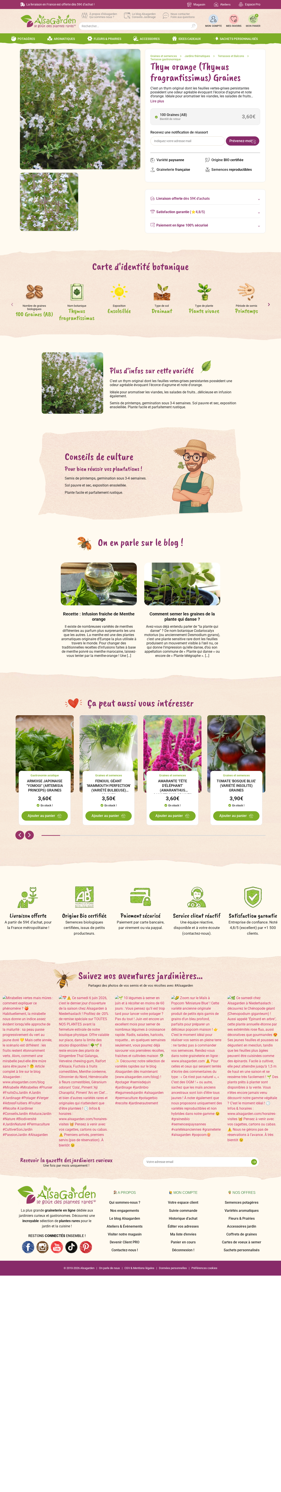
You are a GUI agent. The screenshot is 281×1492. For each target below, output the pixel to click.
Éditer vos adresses (183, 1226)
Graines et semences (163, 56)
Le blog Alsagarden (124, 1218)
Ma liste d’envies (183, 1234)
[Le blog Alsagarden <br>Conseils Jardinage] (127, 15)
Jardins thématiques (197, 56)
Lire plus (157, 101)
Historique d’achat (183, 1218)
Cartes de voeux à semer (241, 1242)
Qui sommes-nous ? (124, 1202)
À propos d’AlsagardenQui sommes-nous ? (103, 15)
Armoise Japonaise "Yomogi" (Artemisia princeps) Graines (45, 785)
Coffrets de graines (241, 1234)
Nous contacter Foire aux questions (183, 15)
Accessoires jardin (241, 1226)
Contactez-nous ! (125, 1250)
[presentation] (12, 305)
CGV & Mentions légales (139, 1268)
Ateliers (225, 4)
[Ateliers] (216, 4)
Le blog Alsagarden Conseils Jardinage (144, 15)
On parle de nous (109, 1268)
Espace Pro (252, 4)
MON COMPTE (213, 26)
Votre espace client (183, 1202)
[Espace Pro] (241, 4)
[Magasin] (189, 4)
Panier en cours (183, 1242)
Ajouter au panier (41, 816)
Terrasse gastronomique (165, 59)
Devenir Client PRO (124, 1242)
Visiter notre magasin (125, 1234)
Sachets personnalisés (241, 1250)
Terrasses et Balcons (231, 56)
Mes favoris (233, 26)
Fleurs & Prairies (242, 1218)
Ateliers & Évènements (124, 1226)
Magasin (199, 4)
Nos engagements (124, 1211)
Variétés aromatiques (242, 1211)
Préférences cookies (204, 1268)
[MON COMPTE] (213, 19)
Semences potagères (241, 1202)
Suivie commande (183, 1211)
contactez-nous (196, 933)
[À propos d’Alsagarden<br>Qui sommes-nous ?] (84, 15)
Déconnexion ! (183, 1250)
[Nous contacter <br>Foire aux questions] (166, 15)
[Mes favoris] (234, 19)
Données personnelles (173, 1268)
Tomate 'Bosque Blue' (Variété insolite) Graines (236, 785)
